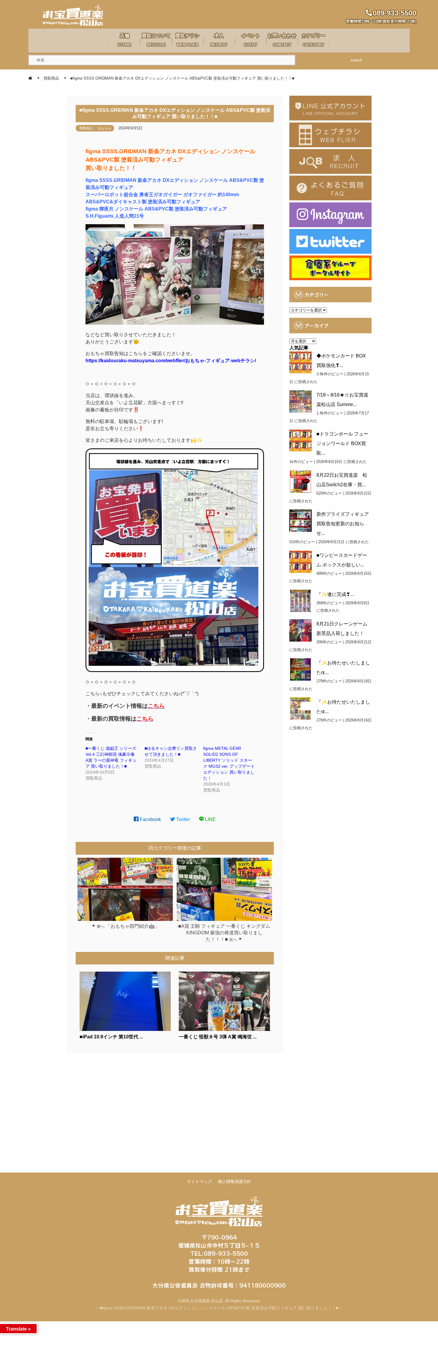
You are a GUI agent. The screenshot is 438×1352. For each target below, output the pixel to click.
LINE (210, 819)
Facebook (150, 819)
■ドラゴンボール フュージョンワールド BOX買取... (342, 443)
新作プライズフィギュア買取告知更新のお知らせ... (342, 524)
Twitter (182, 819)
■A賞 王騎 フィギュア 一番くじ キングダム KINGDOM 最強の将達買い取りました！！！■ (224, 933)
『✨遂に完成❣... (335, 594)
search (356, 60)
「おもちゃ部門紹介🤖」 (132, 926)
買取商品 (85, 128)
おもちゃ (104, 128)
